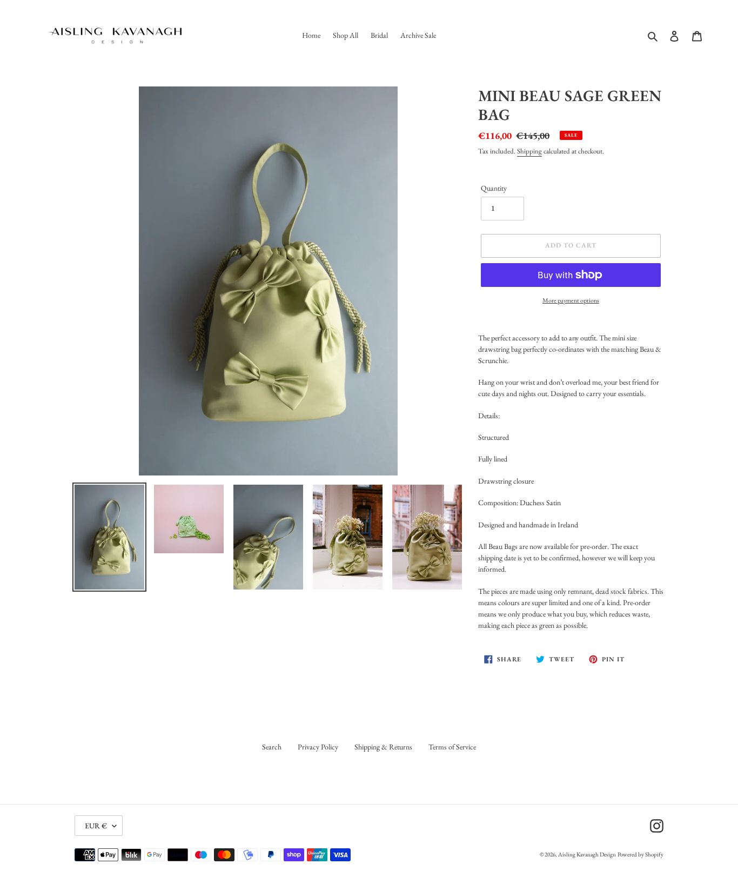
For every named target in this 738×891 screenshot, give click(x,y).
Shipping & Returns (383, 747)
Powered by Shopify (640, 854)
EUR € (96, 825)
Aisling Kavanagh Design (587, 854)
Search (271, 747)
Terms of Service (452, 747)
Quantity (494, 188)
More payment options (570, 300)
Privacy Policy (318, 747)
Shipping (529, 151)
